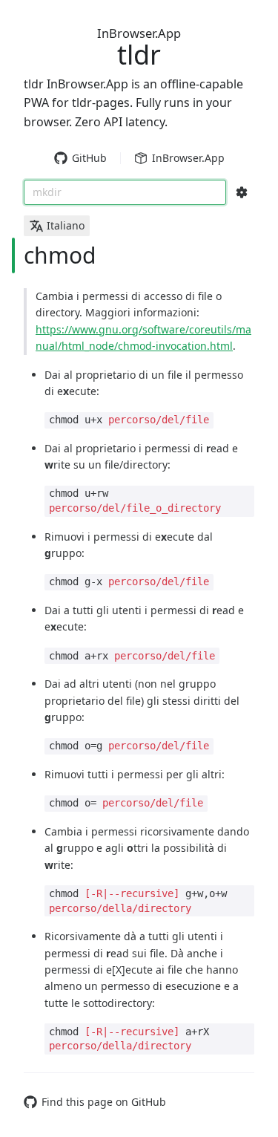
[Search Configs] (241, 192)
